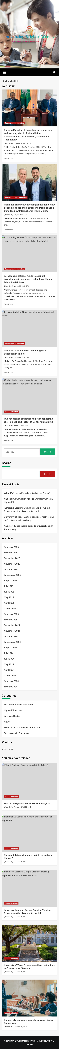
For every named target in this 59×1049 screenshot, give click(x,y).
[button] (5, 72)
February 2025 (11, 614)
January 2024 (10, 686)
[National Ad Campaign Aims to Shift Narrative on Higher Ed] (29, 833)
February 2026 (11, 547)
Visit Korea (7, 748)
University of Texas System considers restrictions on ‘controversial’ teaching (29, 518)
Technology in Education (14, 123)
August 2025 (10, 580)
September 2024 (12, 642)
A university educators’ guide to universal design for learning (28, 527)
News (7, 721)
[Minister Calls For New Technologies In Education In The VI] (29, 328)
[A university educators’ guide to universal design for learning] (29, 998)
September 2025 (12, 575)
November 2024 (12, 630)
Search (6, 463)
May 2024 (9, 664)
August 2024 (10, 647)
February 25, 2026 (20, 917)
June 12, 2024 (19, 426)
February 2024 (11, 681)
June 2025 (9, 591)
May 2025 (9, 597)
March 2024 (10, 675)
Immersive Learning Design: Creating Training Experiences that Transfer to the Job (27, 509)
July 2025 (8, 586)
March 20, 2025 (19, 286)
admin (8, 143)
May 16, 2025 (18, 215)
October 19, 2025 (20, 143)
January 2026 (10, 552)
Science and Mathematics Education (22, 727)
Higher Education (11, 412)
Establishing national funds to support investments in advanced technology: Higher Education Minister (28, 279)
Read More (8, 158)
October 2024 (11, 636)
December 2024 (12, 625)
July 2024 (8, 653)
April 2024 (9, 670)
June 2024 (9, 658)
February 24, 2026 (20, 1027)
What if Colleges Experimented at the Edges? (27, 493)
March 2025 (10, 608)
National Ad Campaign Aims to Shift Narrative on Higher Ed (28, 500)
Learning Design (12, 716)
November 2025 (12, 563)
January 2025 (10, 619)
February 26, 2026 (20, 862)
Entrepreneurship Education (16, 198)
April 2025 (9, 603)
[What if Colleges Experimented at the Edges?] (29, 781)
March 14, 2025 (19, 358)
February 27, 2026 (20, 807)
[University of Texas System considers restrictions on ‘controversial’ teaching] (29, 943)
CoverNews (43, 1040)
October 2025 (11, 569)
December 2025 (12, 558)
